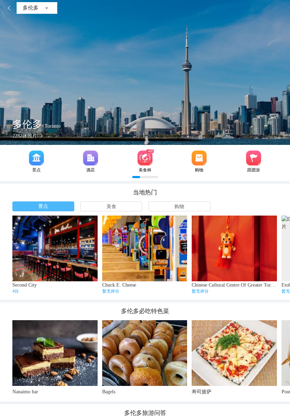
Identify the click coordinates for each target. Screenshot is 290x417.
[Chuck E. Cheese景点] (144, 248)
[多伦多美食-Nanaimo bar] (55, 353)
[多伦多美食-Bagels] (144, 353)
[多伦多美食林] (145, 158)
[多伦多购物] (199, 158)
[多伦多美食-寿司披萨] (234, 353)
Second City (24, 285)
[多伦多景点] (36, 158)
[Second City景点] (55, 248)
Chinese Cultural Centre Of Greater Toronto (236, 285)
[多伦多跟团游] (253, 158)
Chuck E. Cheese (119, 285)
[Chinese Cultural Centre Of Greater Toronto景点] (234, 248)
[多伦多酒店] (90, 158)
